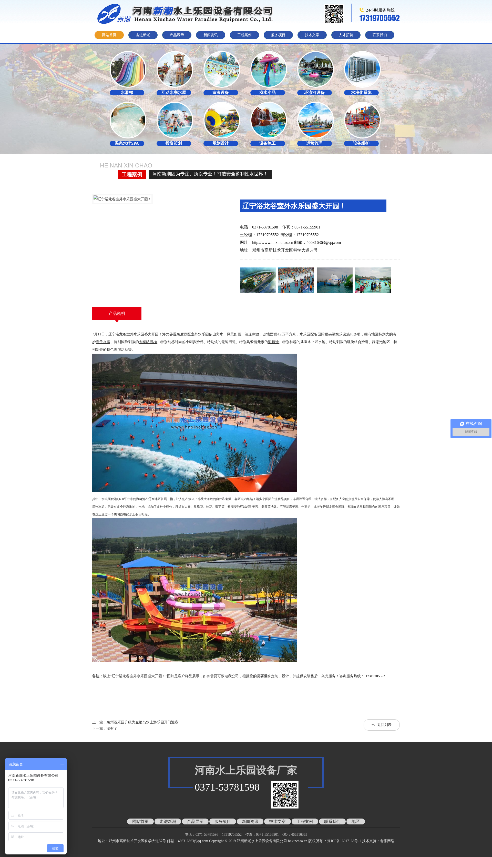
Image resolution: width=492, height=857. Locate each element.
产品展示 (177, 35)
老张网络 (387, 841)
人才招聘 (346, 35)
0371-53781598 (227, 787)
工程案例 (244, 35)
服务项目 (278, 35)
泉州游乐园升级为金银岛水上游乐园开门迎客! (143, 722)
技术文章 (312, 35)
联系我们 (380, 35)
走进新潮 (143, 35)
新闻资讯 (210, 35)
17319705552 (380, 18)
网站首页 (109, 35)
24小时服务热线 (380, 10)
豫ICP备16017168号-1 (344, 841)
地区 (356, 821)
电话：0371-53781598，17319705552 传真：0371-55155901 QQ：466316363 (249, 834)
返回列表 (384, 725)
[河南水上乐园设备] (188, 14)
